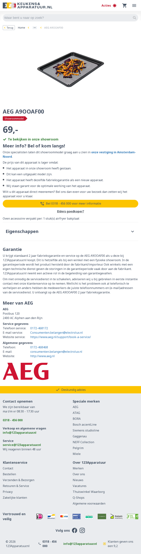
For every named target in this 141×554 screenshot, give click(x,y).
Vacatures (79, 486)
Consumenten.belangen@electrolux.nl (56, 333)
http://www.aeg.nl (42, 356)
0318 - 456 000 (13, 420)
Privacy (8, 492)
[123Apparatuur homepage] (27, 6)
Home (21, 27)
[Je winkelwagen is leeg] (125, 5)
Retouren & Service (16, 486)
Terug (10, 27)
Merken (78, 468)
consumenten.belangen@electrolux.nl (56, 352)
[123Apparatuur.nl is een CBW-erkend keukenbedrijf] (132, 516)
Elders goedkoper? (70, 211)
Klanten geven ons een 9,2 (120, 544)
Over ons (79, 474)
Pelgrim (78, 448)
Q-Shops (78, 498)
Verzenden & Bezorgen (18, 480)
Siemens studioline (86, 430)
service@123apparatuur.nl (22, 445)
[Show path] (34, 27)
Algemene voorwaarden (89, 503)
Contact (8, 468)
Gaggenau (80, 436)
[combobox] (70, 17)
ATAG (76, 413)
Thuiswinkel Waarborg (89, 492)
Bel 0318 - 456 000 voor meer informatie (73, 203)
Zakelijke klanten (15, 498)
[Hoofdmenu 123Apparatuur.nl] (134, 5)
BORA (77, 419)
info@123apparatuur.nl (19, 433)
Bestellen (9, 474)
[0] (125, 5)
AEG (75, 407)
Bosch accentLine (85, 425)
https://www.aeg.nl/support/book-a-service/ (60, 337)
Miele (77, 454)
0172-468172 (39, 328)
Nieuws (78, 480)
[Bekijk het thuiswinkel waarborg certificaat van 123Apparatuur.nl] (117, 516)
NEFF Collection (83, 442)
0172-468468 (39, 347)
